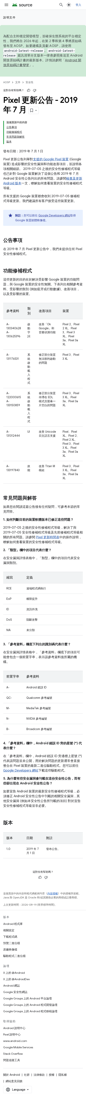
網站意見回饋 (14, 1081)
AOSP (6, 82)
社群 (27, 1074)
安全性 (29, 82)
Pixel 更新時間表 (47, 537)
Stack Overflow (13, 1054)
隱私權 (62, 1074)
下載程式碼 (10, 936)
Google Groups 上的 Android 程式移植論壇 (30, 1011)
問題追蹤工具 (11, 1060)
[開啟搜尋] (61, 4)
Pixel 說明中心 (12, 1034)
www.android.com (15, 1041)
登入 (78, 5)
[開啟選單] (6, 5)
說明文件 (9, 17)
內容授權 (52, 893)
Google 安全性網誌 (15, 992)
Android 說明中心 (14, 1028)
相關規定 (8, 930)
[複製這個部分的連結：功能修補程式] (36, 271)
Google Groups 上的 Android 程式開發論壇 (30, 1005)
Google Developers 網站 (54, 215)
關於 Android (11, 1074)
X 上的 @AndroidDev (16, 979)
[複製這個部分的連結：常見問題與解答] (41, 498)
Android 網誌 (11, 985)
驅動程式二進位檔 (14, 956)
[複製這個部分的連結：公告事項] (26, 240)
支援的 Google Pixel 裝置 (51, 159)
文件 (17, 82)
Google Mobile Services (18, 1047)
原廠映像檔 (10, 949)
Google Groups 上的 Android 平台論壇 (27, 998)
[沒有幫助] (35, 90)
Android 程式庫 (13, 924)
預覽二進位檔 (11, 943)
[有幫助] (29, 90)
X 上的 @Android (14, 973)
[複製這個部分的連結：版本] (17, 823)
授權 (51, 1074)
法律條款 (39, 1074)
